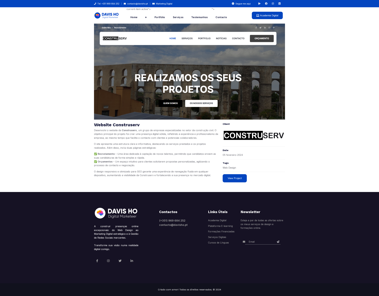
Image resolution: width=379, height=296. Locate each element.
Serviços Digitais (217, 237)
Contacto (221, 17)
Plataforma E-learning (220, 225)
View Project (235, 178)
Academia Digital (268, 15)
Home (133, 17)
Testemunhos (199, 17)
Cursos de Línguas (218, 242)
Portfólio (160, 17)
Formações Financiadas (221, 231)
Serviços (178, 17)
